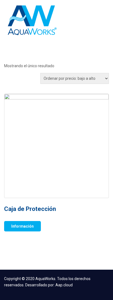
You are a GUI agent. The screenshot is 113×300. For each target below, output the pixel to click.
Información (22, 226)
